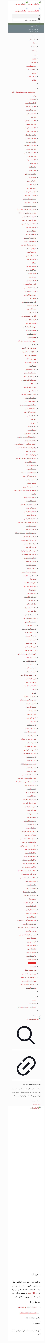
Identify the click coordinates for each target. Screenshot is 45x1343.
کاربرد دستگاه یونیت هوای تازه (27, 654)
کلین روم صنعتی (31, 757)
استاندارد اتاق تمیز (30, 195)
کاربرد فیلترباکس (31, 668)
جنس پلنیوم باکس (30, 369)
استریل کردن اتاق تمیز (29, 216)
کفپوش (34, 693)
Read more (37, 1104)
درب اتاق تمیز (32, 383)
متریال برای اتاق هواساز (29, 831)
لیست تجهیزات (31, 814)
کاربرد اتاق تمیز (31, 625)
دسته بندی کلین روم (30, 412)
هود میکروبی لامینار (30, 970)
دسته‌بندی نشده (31, 69)
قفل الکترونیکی (31, 604)
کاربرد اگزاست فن (30, 636)
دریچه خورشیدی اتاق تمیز (28, 394)
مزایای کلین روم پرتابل (29, 860)
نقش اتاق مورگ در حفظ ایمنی (26, 920)
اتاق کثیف (33, 163)
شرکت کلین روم (31, 508)
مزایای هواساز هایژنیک (29, 863)
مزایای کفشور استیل (30, 856)
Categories (32, 39)
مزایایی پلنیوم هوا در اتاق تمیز (27, 870)
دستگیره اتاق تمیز (30, 408)
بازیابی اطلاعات (31, 273)
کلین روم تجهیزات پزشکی (28, 739)
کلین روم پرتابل (31, 735)
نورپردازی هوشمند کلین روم (27, 934)
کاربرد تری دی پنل (30, 650)
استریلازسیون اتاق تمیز (29, 220)
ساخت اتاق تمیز (31, 465)
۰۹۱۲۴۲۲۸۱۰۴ (21, 1307)
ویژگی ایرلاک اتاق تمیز (29, 973)
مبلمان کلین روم (31, 828)
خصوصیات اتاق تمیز (30, 373)
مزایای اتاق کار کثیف (30, 849)
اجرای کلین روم (31, 188)
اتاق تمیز (33, 62)
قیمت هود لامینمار (30, 622)
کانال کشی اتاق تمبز (30, 686)
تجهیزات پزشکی (31, 337)
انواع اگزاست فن (31, 234)
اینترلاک (34, 263)
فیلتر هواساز (32, 590)
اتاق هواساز (32, 167)
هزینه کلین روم (31, 941)
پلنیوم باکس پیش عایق (29, 302)
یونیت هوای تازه (31, 988)
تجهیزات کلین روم (31, 66)
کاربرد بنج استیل (31, 643)
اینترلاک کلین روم (31, 270)
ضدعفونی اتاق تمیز (30, 518)
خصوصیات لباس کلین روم (28, 380)
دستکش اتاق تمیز (30, 398)
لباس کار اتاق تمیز (30, 806)
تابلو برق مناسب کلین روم (28, 316)
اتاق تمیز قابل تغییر (30, 152)
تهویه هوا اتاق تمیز (30, 355)
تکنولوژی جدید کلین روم (29, 351)
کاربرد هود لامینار (31, 678)
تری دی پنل (32, 344)
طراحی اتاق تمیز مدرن (29, 536)
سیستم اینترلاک (31, 483)
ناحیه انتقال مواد (31, 906)
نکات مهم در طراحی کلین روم (27, 927)
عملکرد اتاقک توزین (30, 558)
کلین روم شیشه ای (30, 746)
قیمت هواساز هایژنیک (29, 618)
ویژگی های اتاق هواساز (29, 981)
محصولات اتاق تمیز (30, 835)
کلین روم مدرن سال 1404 (28, 764)
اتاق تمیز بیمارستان (30, 128)
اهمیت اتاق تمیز (31, 255)
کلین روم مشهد (31, 771)
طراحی (34, 73)
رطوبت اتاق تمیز (31, 451)
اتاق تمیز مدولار (31, 160)
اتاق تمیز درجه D (31, 142)
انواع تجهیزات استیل (30, 238)
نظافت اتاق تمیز (31, 909)
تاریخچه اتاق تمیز (31, 319)
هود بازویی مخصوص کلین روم (32, 1084)
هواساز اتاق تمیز (31, 952)
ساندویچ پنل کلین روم (29, 476)
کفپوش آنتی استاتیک (30, 696)
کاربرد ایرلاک (32, 639)
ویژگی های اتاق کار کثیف (28, 977)
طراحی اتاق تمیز (31, 529)
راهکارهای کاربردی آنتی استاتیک (26, 447)
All (35, 55)
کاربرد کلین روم (31, 671)
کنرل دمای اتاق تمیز (30, 785)
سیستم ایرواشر (31, 479)
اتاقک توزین (32, 170)
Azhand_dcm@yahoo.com (28, 1313)
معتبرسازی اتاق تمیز (30, 895)
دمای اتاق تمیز (31, 415)
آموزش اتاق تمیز (31, 106)
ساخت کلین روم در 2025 (28, 472)
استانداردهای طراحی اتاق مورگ (26, 209)
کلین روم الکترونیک (30, 728)
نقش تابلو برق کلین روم (29, 924)
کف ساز (33, 689)
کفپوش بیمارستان (30, 703)
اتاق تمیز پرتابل (31, 131)
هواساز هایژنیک (31, 959)
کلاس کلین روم (31, 718)
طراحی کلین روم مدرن (29, 554)
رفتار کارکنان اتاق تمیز (29, 455)
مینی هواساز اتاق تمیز (29, 902)
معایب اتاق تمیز (31, 885)
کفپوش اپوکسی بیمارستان (28, 700)
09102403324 (32, 1307)
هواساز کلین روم (31, 956)
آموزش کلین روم (31, 110)
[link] (40, 22)
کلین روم (33, 721)
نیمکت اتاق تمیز (31, 938)
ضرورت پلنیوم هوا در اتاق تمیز (27, 522)
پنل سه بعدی (32, 312)
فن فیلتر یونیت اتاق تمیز (29, 572)
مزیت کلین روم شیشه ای (28, 874)
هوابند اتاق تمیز (31, 945)
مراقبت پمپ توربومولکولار (28, 845)
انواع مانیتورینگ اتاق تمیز (28, 245)
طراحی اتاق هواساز (30, 543)
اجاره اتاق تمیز (31, 177)
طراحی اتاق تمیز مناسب (28, 540)
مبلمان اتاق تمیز (31, 824)
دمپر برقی (33, 419)
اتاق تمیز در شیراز (30, 138)
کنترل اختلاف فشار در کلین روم (26, 778)
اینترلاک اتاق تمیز (31, 266)
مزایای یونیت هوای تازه (29, 867)
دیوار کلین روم (32, 430)
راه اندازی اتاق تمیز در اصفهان (26, 437)
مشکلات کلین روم (30, 881)
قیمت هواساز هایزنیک (29, 614)
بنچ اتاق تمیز (32, 277)
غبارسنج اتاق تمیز (31, 565)
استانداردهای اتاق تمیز (29, 206)
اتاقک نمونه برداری (30, 174)
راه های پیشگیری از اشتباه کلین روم (25, 444)
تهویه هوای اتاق (31, 359)
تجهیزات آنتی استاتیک (29, 327)
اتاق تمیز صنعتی (31, 149)
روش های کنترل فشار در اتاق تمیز (26, 458)
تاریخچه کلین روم (31, 323)
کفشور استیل (32, 710)
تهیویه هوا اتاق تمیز (30, 362)
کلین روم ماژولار (31, 760)
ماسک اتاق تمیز (31, 817)
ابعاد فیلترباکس (31, 113)
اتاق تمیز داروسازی (30, 135)
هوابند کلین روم (31, 949)
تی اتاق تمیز (32, 366)
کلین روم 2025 (31, 725)
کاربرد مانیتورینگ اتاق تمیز (28, 675)
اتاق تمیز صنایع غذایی (29, 145)
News (34, 59)
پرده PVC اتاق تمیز (30, 287)
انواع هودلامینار (31, 252)
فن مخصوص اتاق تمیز (29, 575)
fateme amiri (32, 1003)
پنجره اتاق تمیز (31, 305)
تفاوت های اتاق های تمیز (28, 348)
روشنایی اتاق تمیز (30, 462)
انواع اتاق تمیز (31, 231)
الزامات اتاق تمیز (31, 227)
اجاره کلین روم (31, 181)
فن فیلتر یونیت (31, 568)
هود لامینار (33, 966)
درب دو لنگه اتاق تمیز (29, 387)
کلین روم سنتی (31, 742)
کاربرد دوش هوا (31, 657)
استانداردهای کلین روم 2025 (27, 213)
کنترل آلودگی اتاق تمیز (29, 774)
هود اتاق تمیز (32, 31)
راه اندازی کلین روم (30, 440)
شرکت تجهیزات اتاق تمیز (28, 504)
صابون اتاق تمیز (31, 515)
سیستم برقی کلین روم (29, 487)
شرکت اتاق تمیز (31, 501)
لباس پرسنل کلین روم (29, 803)
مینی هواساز (32, 899)
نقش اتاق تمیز (31, 917)
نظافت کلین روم (31, 913)
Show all (33, 50)
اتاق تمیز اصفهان (31, 124)
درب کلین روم (32, 391)
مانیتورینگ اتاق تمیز (30, 821)
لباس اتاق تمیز (31, 796)
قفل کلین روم (32, 611)
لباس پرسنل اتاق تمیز (29, 799)
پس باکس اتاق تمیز (30, 295)
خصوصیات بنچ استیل (30, 376)
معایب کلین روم (31, 888)
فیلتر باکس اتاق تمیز (30, 582)
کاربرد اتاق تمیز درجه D (29, 629)
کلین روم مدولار (31, 767)
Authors (33, 46)
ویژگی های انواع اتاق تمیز (28, 984)
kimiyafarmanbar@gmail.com (27, 1007)
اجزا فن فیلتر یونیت (30, 191)
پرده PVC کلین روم (30, 291)
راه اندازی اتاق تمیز (30, 433)
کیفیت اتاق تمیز (31, 789)
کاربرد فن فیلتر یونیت (29, 661)
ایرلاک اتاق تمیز (31, 259)
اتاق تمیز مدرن (31, 156)
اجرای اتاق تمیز (31, 184)
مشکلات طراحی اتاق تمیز (28, 877)
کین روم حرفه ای (31, 792)
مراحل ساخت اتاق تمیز (29, 842)
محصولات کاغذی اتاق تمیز (28, 838)
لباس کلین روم (31, 810)
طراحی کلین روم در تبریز (28, 550)
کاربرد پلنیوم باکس (30, 646)
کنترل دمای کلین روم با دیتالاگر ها (26, 782)
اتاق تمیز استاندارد (30, 120)
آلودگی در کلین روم (30, 103)
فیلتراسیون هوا (31, 593)
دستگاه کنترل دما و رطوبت (28, 405)
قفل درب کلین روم (30, 607)
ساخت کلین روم (31, 469)
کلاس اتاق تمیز (31, 714)
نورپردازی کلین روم (30, 931)
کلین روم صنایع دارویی (29, 750)
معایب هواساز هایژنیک (29, 892)
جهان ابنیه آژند (31, 29)
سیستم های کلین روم (29, 497)
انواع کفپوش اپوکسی (29, 241)
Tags (34, 43)
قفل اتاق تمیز (32, 600)
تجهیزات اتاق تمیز (30, 330)
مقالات (34, 80)
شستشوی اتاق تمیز (30, 511)
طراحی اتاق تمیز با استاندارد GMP (25, 533)
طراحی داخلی (32, 76)
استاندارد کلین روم (30, 202)
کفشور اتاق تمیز (31, 707)
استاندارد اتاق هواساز (29, 199)
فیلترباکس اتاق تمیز (30, 597)
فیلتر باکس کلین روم (30, 586)
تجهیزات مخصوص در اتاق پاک (27, 341)
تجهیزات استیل (31, 334)
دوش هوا (33, 423)
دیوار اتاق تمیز (31, 426)
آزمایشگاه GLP (31, 99)
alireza (34, 1000)
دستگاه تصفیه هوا (30, 401)
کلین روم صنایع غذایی (29, 753)
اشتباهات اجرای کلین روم (28, 223)
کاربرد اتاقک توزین (30, 632)
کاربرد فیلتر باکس (31, 664)
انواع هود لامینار (31, 248)
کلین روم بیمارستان (30, 732)
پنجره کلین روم (31, 309)
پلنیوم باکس (32, 298)
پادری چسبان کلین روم (29, 284)
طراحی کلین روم (31, 547)
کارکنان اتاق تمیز (31, 682)
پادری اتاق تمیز (31, 280)
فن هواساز (33, 579)
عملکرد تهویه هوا (31, 561)
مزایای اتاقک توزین (30, 853)
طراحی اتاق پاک (31, 526)
